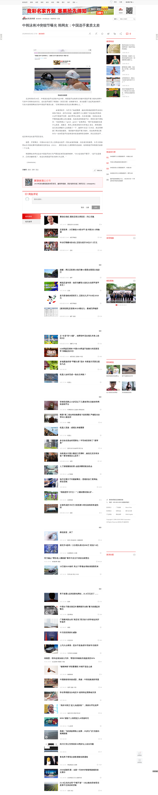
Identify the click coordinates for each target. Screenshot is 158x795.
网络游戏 (81, 409)
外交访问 (70, 640)
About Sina (128, 507)
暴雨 (68, 627)
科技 (52, 2)
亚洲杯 (78, 356)
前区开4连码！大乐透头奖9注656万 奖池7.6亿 (79, 545)
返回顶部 (140, 768)
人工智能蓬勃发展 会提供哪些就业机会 (76, 466)
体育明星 (70, 500)
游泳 (29, 169)
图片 (63, 2)
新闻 (31, 2)
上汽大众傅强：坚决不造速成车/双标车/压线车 (79, 645)
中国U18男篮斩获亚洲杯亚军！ (119, 162)
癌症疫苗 (73, 540)
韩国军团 (53, 18)
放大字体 (96, 33)
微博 (108, 33)
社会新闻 (54, 661)
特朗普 (60, 661)
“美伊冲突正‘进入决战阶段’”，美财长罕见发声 (79, 705)
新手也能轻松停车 (127, 376)
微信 (114, 33)
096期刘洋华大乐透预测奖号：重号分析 (121, 173)
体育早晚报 (73, 237)
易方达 (81, 448)
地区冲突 (70, 713)
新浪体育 (38, 18)
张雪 (71, 461)
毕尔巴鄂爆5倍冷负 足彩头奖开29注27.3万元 (78, 242)
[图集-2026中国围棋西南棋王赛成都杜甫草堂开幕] (121, 293)
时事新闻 (70, 409)
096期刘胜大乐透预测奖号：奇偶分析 (120, 167)
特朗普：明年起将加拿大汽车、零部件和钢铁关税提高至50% (69, 658)
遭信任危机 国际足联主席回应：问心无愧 (77, 217)
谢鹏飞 (72, 343)
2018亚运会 (46, 18)
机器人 (69, 382)
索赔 (59, 561)
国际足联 (70, 224)
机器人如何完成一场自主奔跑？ (73, 374)
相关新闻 (28, 216)
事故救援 (70, 765)
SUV (77, 574)
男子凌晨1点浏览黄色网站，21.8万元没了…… (79, 594)
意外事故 (70, 614)
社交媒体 (76, 409)
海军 (68, 687)
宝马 (74, 777)
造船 (72, 687)
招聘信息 (118, 511)
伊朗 (74, 713)
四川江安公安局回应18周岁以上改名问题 (77, 744)
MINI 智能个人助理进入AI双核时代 (74, 718)
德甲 (71, 277)
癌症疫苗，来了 (66, 532)
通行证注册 (128, 511)
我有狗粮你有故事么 (112, 376)
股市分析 (70, 448)
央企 (72, 790)
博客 (58, 2)
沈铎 (33, 169)
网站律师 (118, 514)
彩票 (74, 316)
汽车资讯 (70, 653)
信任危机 (76, 224)
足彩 (71, 250)
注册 (120, 2)
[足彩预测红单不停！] (68, 10)
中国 (81, 356)
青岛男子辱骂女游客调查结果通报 (74, 757)
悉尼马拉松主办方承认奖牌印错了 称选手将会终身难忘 (128, 47)
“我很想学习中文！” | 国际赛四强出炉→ (77, 492)
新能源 (75, 653)
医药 (68, 540)
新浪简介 (109, 507)
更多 (74, 2)
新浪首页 (24, 2)
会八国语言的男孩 (111, 392)
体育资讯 (72, 356)
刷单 (68, 601)
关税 (63, 661)
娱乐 (47, 2)
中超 (75, 343)
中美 (75, 687)
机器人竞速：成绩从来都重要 (72, 428)
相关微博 (28, 222)
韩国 (68, 422)
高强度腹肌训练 (127, 392)
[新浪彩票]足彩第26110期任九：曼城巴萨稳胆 (79, 308)
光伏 (68, 790)
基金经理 (76, 448)
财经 (42, 2)
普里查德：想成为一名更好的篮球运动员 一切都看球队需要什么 (128, 58)
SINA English (129, 514)
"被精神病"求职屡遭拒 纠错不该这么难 (76, 667)
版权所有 (126, 522)
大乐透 (75, 553)
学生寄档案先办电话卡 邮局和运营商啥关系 (78, 692)
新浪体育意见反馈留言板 (116, 499)
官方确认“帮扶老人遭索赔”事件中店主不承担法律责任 (66, 558)
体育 (36, 2)
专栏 (68, 2)
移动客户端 (129, 2)
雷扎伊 (78, 713)
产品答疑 (109, 514)
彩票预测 (70, 553)
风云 (74, 574)
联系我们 (109, 511)
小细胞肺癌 (79, 540)
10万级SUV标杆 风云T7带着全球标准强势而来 (79, 566)
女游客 (75, 765)
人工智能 (70, 474)
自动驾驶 (70, 777)
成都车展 (79, 777)
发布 (95, 207)
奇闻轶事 (54, 561)
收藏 (102, 33)
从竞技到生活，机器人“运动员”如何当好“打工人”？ (128, 80)
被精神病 (70, 674)
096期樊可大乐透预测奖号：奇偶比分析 (121, 156)
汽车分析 (70, 574)
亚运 (37, 169)
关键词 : (25, 169)
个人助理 (70, 726)
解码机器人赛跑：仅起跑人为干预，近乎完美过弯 (128, 69)
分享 (120, 33)
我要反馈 (99, 170)
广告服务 (118, 507)
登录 (82, 207)
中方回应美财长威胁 (68, 632)
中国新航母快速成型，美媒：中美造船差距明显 (79, 679)
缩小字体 (90, 33)
